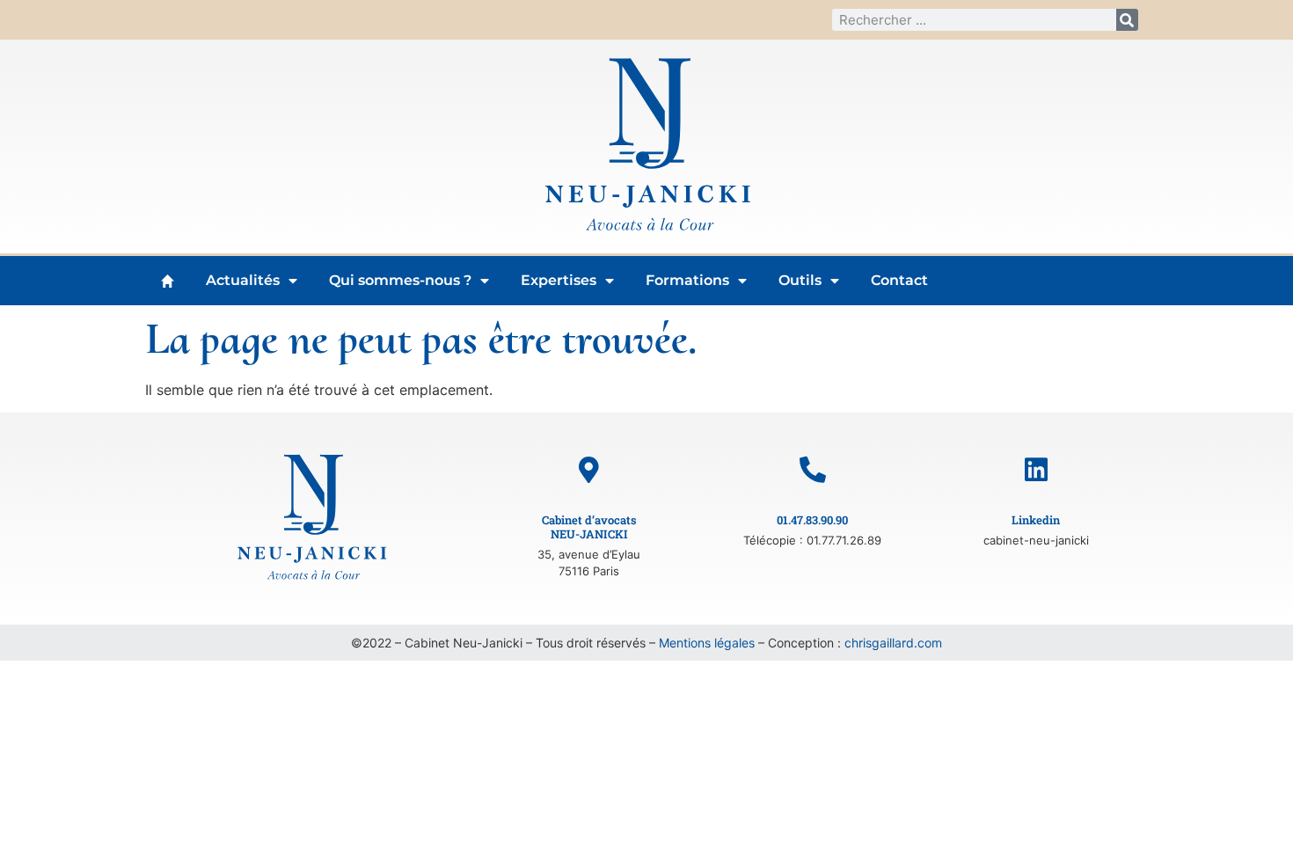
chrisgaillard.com (893, 642)
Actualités (243, 280)
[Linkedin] (1036, 470)
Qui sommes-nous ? (400, 280)
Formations (687, 280)
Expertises (558, 280)
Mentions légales (707, 642)
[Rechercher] (1127, 20)
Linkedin (1036, 520)
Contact (899, 280)
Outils (800, 280)
